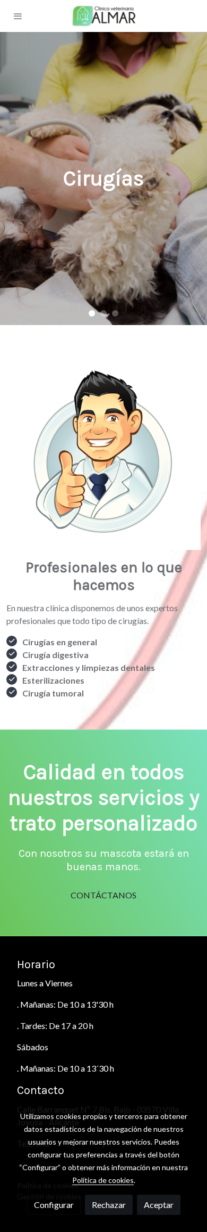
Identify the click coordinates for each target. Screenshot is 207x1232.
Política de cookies (103, 1180)
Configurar (54, 1204)
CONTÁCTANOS (103, 895)
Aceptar (159, 1204)
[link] (103, 16)
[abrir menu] (18, 16)
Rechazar (109, 1204)
